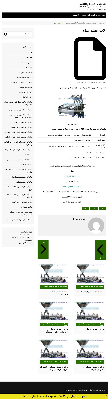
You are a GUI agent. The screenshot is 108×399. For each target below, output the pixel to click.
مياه (84, 208)
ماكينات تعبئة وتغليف (25, 154)
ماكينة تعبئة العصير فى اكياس (22, 202)
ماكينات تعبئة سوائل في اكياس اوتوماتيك (18, 132)
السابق (102, 258)
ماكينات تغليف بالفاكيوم (24, 182)
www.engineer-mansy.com (72, 186)
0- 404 (30, 53)
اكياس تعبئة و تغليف (25, 63)
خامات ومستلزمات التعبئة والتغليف (20, 82)
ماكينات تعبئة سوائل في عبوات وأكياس (18, 137)
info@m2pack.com (72, 176)
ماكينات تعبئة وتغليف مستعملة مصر (19, 159)
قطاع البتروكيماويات (25, 92)
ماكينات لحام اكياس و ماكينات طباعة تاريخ (19, 188)
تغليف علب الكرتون (25, 72)
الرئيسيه (76, 15)
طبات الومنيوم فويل (25, 87)
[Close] (106, 395)
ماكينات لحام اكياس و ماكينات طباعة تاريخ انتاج (19, 196)
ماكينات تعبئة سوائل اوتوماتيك (22, 122)
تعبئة (93, 208)
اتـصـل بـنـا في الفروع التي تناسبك (93, 15)
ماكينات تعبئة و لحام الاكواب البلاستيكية (18, 150)
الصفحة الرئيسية (26, 232)
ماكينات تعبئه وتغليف (25, 164)
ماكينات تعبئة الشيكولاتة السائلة (90, 291)
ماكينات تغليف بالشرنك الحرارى (21, 177)
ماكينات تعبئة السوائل (94, 329)
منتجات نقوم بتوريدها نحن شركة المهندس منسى (91, 82)
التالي (44, 242)
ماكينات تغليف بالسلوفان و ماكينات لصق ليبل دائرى (18, 170)
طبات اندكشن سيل (25, 243)
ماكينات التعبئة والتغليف (92, 4)
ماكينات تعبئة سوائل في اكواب (21, 127)
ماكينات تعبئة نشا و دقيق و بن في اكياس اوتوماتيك (18, 143)
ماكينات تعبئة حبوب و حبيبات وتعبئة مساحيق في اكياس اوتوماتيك (20, 116)
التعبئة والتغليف (27, 67)
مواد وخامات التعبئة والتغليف (22, 237)
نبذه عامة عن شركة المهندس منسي (19, 220)
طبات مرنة (28, 240)
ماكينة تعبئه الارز (26, 207)
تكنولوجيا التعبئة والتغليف (23, 77)
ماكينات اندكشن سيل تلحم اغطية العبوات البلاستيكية (18, 103)
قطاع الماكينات (27, 97)
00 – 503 (29, 58)
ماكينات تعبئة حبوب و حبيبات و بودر (20, 110)
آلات (102, 208)
